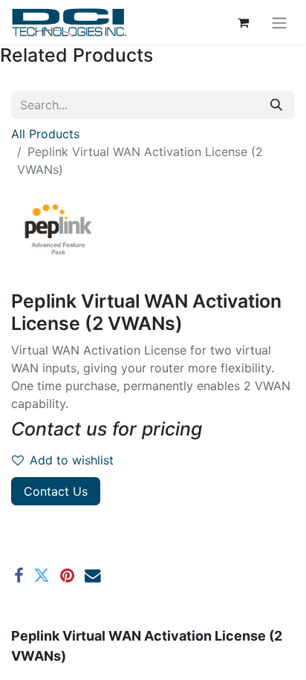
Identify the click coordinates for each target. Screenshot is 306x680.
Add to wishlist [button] (72, 460)
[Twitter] (41, 576)
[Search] (276, 105)
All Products (45, 133)
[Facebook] (18, 576)
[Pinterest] (67, 576)
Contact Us (56, 491)
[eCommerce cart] (243, 22)
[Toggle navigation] (279, 22)
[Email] (93, 576)
